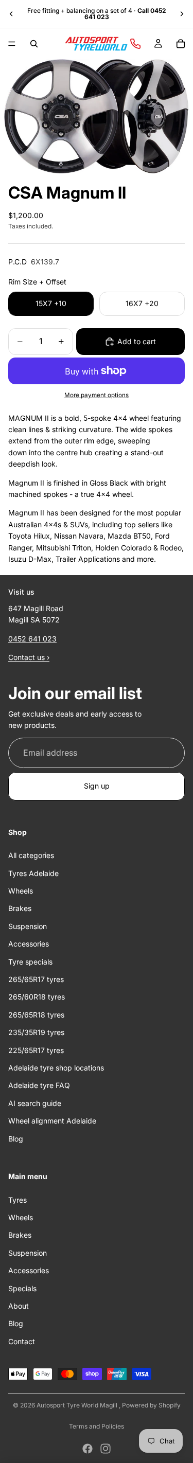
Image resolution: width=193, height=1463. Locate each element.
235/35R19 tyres (36, 1032)
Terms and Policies (96, 1426)
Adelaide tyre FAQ (39, 1085)
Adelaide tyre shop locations (56, 1067)
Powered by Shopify (151, 1405)
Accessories (28, 944)
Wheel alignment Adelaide (52, 1121)
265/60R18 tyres (36, 997)
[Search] (34, 43)
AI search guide (34, 1103)
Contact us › (28, 657)
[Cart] (180, 43)
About (18, 1305)
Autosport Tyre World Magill (78, 1405)
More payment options (96, 395)
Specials (22, 1288)
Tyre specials (30, 961)
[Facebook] (87, 1448)
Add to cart (136, 341)
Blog (15, 1138)
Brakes (19, 908)
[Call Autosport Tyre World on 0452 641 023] (135, 43)
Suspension (27, 926)
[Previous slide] (11, 14)
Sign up (97, 786)
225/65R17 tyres (36, 1050)
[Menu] (12, 44)
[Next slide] (181, 14)
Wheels (20, 890)
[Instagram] (105, 1448)
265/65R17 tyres (36, 979)
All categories (31, 855)
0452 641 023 (32, 638)
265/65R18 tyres (36, 1014)
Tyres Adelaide (33, 873)
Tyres (17, 1200)
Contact (21, 1341)
